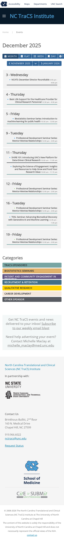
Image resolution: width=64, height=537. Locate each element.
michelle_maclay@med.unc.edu (31, 345)
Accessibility (14, 3)
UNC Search (56, 3)
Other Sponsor (14, 299)
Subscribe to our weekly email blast (34, 326)
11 (16, 152)
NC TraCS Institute (32, 15)
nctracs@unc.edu (15, 438)
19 (13, 234)
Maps (27, 3)
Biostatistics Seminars (19, 270)
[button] (4, 16)
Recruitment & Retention (21, 282)
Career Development (17, 293)
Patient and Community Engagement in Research (30, 277)
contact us (32, 535)
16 (15, 203)
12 (13, 184)
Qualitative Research (18, 287)
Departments (40, 3)
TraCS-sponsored (15, 265)
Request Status (14, 445)
